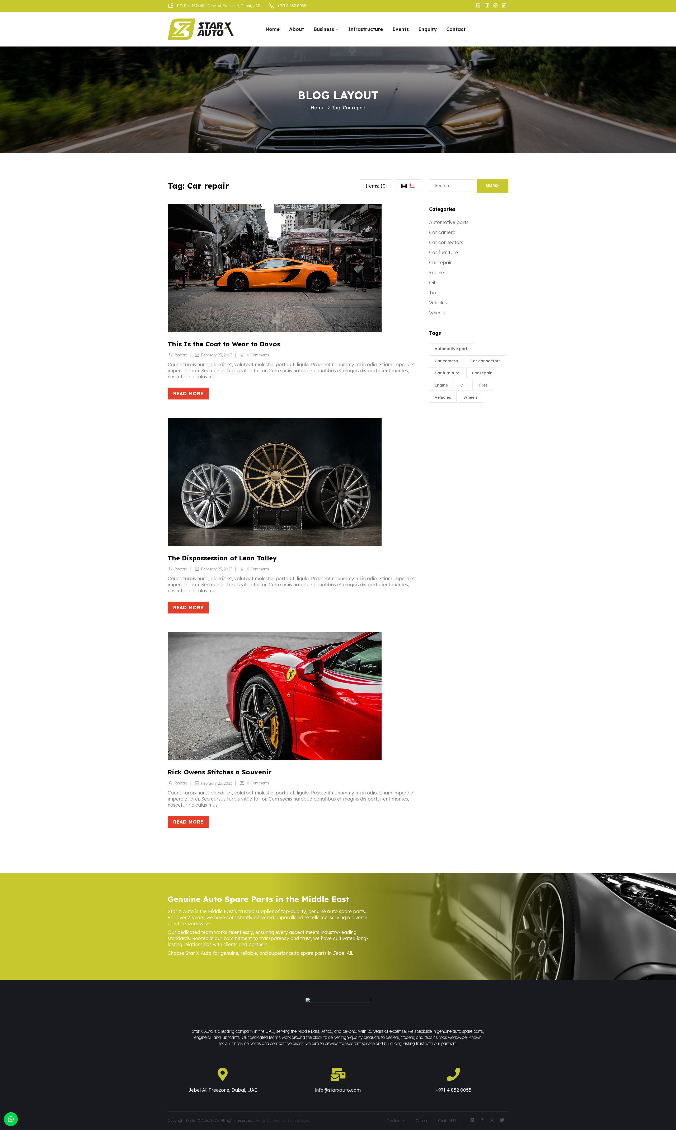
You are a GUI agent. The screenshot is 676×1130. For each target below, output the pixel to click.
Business (323, 29)
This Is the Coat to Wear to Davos (224, 344)
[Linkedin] (472, 1120)
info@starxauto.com (338, 1090)
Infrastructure (365, 29)
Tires (434, 293)
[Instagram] (492, 1120)
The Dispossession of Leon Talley (222, 558)
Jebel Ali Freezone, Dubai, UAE (222, 1090)
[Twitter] (502, 1120)
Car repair (440, 262)
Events (400, 29)
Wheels (437, 313)
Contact (456, 29)
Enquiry (427, 29)
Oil (432, 283)
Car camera (442, 232)
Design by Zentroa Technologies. (282, 1120)
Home (272, 29)
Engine (436, 272)
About (296, 29)
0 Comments (258, 355)
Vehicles (438, 303)
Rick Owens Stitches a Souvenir (219, 772)
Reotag (180, 355)
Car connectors (446, 242)
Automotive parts (448, 222)
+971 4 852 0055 (453, 1090)
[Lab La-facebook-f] (482, 1120)
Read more (188, 393)
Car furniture (443, 252)
